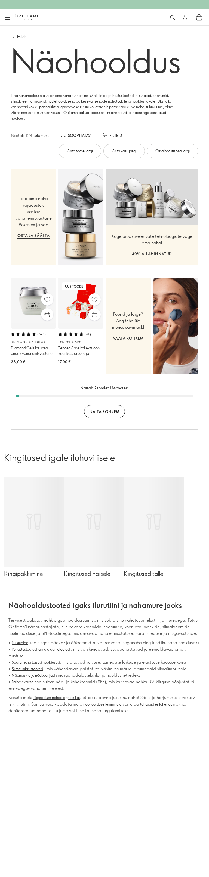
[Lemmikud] (47, 299)
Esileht (22, 36)
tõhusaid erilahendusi (157, 704)
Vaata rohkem (128, 338)
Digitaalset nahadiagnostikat (56, 697)
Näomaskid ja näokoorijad (33, 675)
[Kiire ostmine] (47, 314)
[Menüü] (7, 17)
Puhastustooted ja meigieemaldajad (41, 649)
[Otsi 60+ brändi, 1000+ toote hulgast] (172, 17)
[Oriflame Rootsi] (27, 17)
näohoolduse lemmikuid (102, 704)
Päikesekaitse (22, 681)
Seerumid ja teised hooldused (36, 662)
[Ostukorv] (199, 17)
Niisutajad (20, 642)
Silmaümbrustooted (27, 668)
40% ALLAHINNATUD (152, 253)
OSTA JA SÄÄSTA (33, 235)
